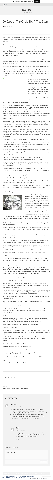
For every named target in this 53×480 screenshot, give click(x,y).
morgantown (12, 29)
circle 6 (6, 29)
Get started (37, 1)
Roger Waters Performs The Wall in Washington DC (15, 387)
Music (13, 26)
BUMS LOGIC (26, 10)
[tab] (4, 5)
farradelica (13, 404)
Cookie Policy (24, 477)
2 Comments (7, 32)
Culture (6, 26)
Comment (43, 461)
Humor (10, 26)
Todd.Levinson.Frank (15, 18)
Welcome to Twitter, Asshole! (10, 376)
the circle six (19, 29)
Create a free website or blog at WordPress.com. (16, 473)
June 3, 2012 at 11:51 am (15, 406)
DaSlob (18, 428)
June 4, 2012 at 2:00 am (21, 430)
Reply (11, 421)
